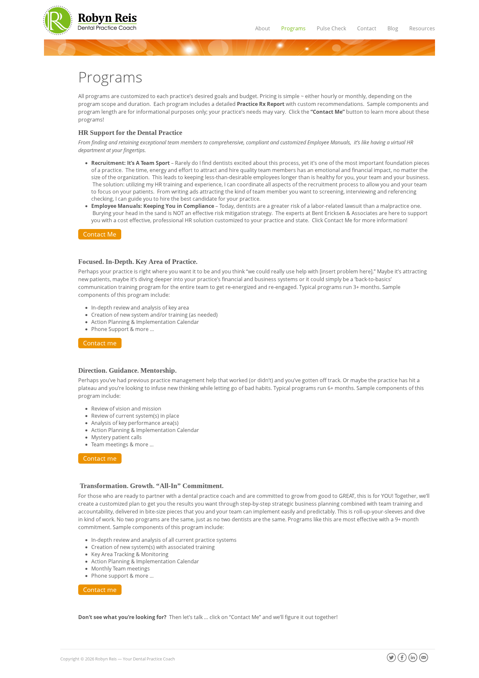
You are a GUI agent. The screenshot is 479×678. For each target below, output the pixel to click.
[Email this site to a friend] (423, 657)
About (262, 28)
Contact (366, 28)
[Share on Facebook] (402, 657)
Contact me (100, 343)
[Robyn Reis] (89, 20)
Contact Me (99, 234)
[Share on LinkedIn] (413, 657)
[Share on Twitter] (391, 657)
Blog (392, 28)
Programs (293, 28)
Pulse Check (331, 28)
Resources (422, 28)
